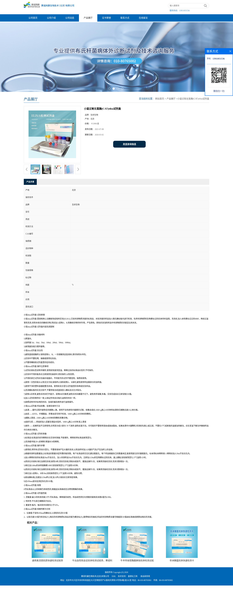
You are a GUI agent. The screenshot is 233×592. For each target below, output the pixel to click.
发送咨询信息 (129, 144)
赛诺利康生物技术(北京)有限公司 (95, 576)
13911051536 (184, 11)
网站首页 (159, 99)
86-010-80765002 (144, 580)
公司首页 (33, 18)
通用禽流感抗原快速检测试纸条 (47, 560)
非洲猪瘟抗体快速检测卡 (182, 560)
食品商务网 (145, 576)
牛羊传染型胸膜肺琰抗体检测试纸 (137, 560)
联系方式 (124, 18)
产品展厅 (88, 18)
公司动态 (69, 18)
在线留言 (143, 18)
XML (114, 576)
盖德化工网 (132, 576)
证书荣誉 (106, 18)
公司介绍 (51, 18)
